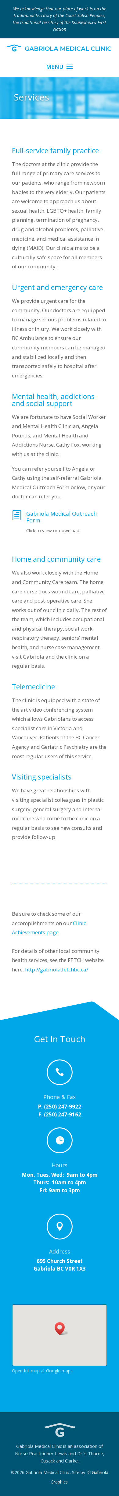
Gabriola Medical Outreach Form (61, 517)
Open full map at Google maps (42, 1371)
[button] (61, 1329)
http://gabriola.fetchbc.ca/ (56, 969)
